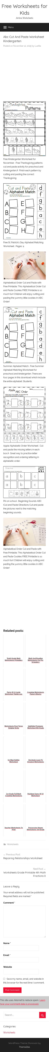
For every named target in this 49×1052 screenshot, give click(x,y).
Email (6, 955)
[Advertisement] (24, 73)
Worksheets (12, 844)
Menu (11, 27)
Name (7, 943)
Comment (9, 902)
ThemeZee (24, 1046)
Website (7, 967)
